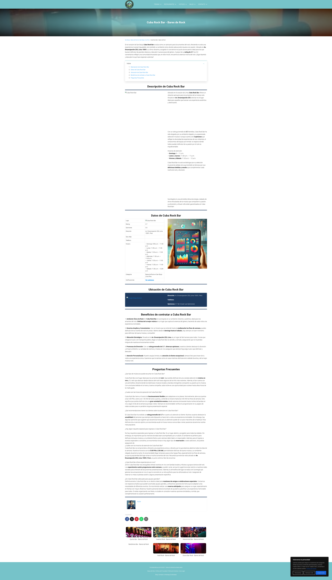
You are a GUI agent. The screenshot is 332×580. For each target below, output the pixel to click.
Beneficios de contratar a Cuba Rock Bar (143, 75)
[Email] (146, 519)
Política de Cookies (311, 568)
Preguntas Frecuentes (137, 78)
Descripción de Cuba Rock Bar (140, 67)
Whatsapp (167, 574)
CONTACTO (201, 4)
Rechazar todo (309, 573)
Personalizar (298, 573)
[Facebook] (127, 519)
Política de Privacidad (161, 571)
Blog (156, 574)
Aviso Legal (182, 571)
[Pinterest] (137, 519)
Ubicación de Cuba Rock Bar (139, 72)
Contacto (161, 574)
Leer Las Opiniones (187, 304)
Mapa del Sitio (151, 571)
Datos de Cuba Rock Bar (138, 69)
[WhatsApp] (141, 519)
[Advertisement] (187, 118)
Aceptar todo (320, 573)
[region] (309, 567)
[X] (132, 519)
